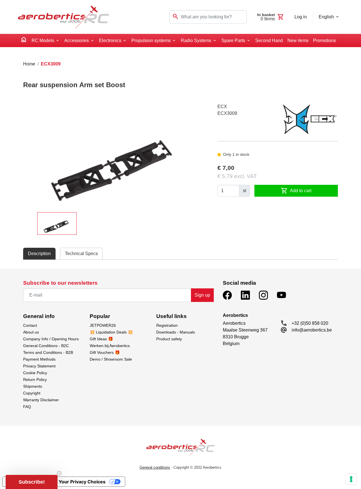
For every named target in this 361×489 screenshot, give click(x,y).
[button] (32, 482)
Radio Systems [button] (196, 40)
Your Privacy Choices (82, 481)
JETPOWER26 (103, 325)
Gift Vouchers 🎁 (105, 352)
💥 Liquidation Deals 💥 (111, 332)
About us (31, 332)
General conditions (155, 467)
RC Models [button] (43, 40)
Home (29, 64)
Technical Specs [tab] (81, 253)
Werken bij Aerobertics (110, 345)
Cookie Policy (35, 372)
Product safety (169, 339)
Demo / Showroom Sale (111, 359)
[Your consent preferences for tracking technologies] (351, 479)
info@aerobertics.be (312, 330)
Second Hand (269, 40)
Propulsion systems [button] (151, 40)
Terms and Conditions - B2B (48, 352)
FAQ (27, 406)
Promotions (324, 40)
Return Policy (35, 379)
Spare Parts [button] (233, 40)
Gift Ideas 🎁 (101, 339)
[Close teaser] (59, 473)
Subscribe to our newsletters (60, 283)
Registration (167, 325)
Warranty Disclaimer (41, 400)
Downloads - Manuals (175, 332)
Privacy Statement (39, 366)
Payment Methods (39, 359)
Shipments (32, 386)
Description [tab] (39, 253)
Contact (30, 325)
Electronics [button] (110, 40)
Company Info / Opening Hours (51, 339)
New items (298, 40)
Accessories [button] (76, 40)
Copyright (31, 393)
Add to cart (296, 191)
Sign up (202, 295)
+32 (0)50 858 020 (310, 323)
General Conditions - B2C (46, 345)
